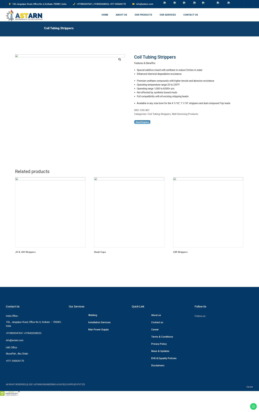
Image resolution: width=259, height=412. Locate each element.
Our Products (143, 14)
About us (156, 315)
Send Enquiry (142, 122)
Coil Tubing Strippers (159, 114)
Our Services (168, 14)
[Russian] (222, 3)
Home (105, 14)
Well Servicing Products (185, 114)
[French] (178, 3)
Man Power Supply (98, 329)
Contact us (157, 322)
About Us (121, 14)
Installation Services (99, 322)
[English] (169, 3)
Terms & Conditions (162, 336)
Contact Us (190, 14)
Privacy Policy (159, 344)
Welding (92, 315)
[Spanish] (233, 3)
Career (155, 329)
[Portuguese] (209, 3)
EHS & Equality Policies (164, 358)
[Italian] (197, 3)
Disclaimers (157, 365)
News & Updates (160, 351)
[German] (188, 3)
